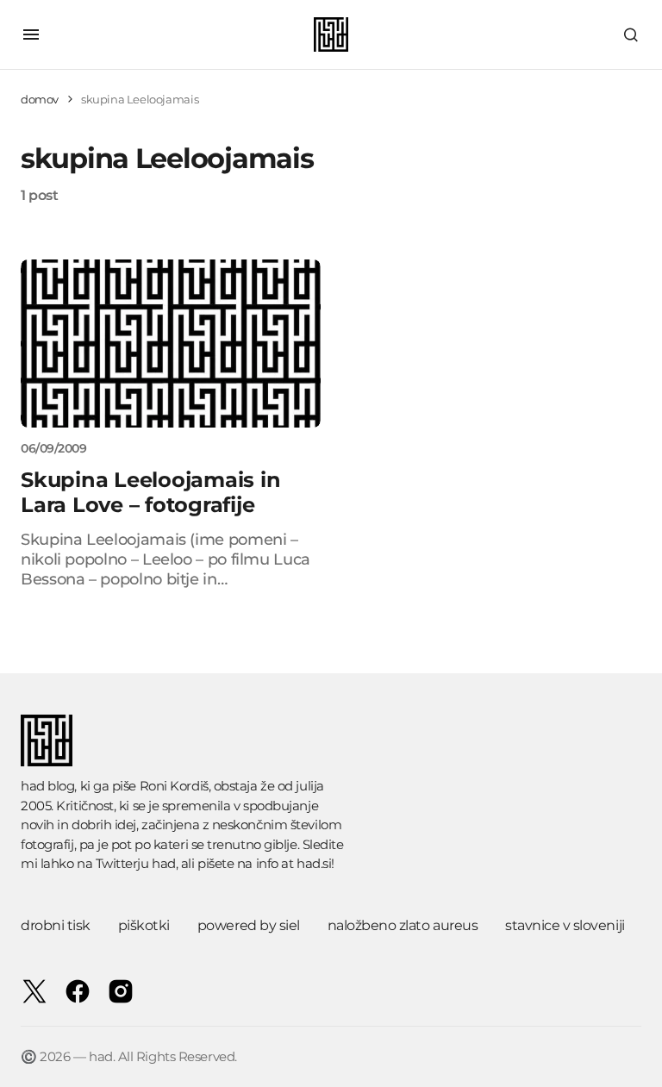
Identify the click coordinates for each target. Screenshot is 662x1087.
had (164, 863)
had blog (47, 786)
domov (40, 99)
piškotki (144, 925)
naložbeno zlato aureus (403, 925)
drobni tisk (56, 925)
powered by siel (248, 925)
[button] (31, 34)
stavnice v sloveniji (564, 925)
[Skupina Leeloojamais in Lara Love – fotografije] (171, 343)
